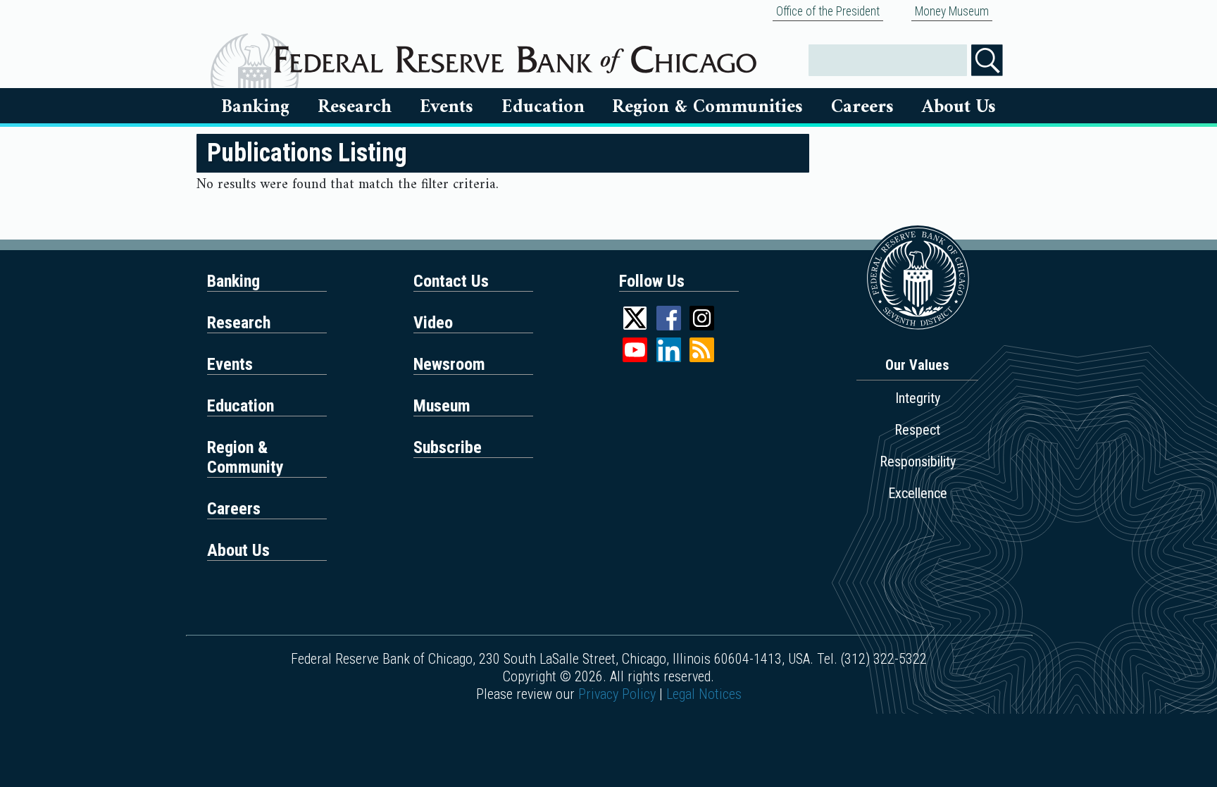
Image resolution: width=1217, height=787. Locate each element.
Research (355, 107)
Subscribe (447, 447)
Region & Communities (707, 107)
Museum (441, 406)
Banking (255, 107)
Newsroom (449, 364)
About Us (959, 107)
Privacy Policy (617, 694)
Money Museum (952, 11)
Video (433, 323)
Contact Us (451, 281)
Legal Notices (704, 694)
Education (543, 107)
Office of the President (828, 11)
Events (446, 107)
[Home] (515, 54)
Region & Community (245, 457)
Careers (862, 107)
